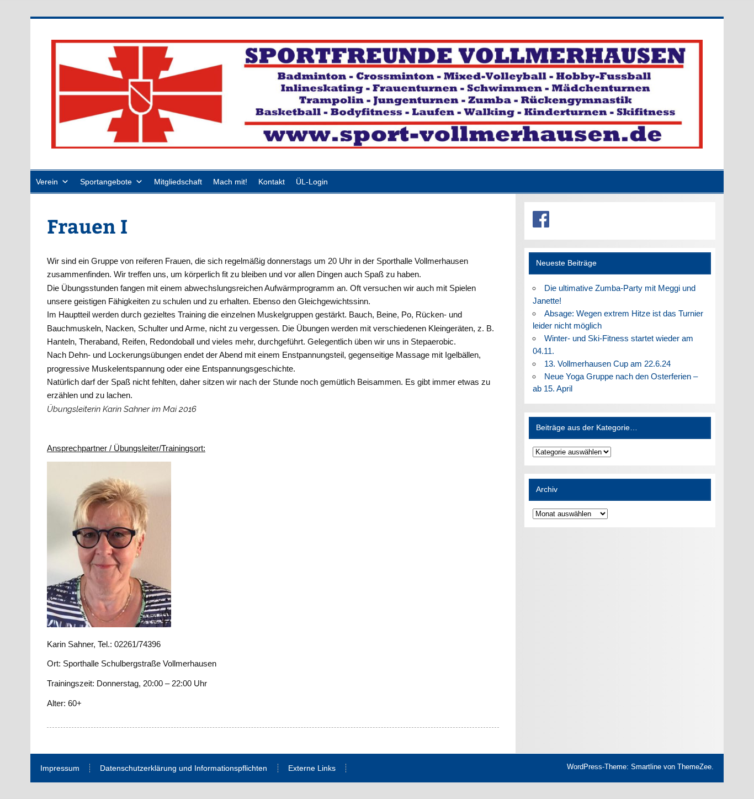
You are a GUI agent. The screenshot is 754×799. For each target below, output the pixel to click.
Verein (47, 181)
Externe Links (312, 768)
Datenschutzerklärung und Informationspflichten (183, 768)
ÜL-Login (312, 181)
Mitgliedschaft (178, 181)
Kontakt (271, 181)
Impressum (59, 768)
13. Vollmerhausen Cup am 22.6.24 (607, 363)
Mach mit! (230, 181)
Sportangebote (106, 181)
